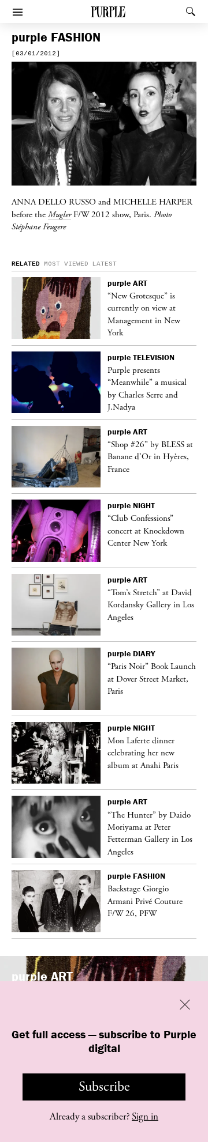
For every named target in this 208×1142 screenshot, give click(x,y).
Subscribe (104, 1086)
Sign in (145, 1116)
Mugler (59, 214)
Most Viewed (66, 263)
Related (26, 263)
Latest (104, 263)
